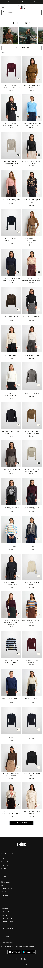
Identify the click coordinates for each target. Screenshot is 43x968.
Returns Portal (6, 859)
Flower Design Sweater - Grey (11, 508)
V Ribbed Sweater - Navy (31, 736)
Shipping (4, 865)
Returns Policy (6, 888)
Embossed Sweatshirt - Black (32, 774)
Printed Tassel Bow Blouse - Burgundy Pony (31, 279)
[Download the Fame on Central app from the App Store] (14, 951)
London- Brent (6, 918)
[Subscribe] (40, 942)
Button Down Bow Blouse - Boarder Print (11, 812)
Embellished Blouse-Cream (32, 699)
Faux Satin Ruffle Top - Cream (32, 812)
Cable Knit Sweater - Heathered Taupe (11, 162)
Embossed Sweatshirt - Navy (11, 699)
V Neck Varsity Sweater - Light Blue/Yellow (31, 124)
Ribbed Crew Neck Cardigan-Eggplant (31, 508)
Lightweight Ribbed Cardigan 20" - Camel (32, 432)
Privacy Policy (6, 862)
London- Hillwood (8, 922)
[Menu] (2, 7)
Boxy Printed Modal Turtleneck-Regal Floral (32, 200)
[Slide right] (39, 2)
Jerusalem (4, 925)
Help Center (5, 892)
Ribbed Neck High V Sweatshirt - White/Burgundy (11, 393)
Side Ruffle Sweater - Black (31, 317)
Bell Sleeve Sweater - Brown (11, 470)
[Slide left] (3, 2)
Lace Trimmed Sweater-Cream (32, 583)
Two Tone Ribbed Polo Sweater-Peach (11, 200)
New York (4, 908)
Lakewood (5, 912)
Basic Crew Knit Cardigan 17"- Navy (11, 239)
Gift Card (4, 885)
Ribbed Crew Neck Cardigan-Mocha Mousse (32, 240)
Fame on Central (18, 964)
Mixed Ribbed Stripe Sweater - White (11, 546)
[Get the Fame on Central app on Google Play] (29, 951)
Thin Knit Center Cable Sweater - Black (11, 432)
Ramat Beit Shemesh (8, 928)
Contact (4, 868)
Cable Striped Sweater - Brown (31, 621)
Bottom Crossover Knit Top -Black (31, 162)
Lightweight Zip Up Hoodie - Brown (11, 317)
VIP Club (4, 895)
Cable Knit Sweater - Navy (11, 737)
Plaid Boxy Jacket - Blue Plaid (31, 546)
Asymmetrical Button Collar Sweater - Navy (11, 279)
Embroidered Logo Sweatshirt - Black (11, 583)
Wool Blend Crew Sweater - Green (32, 470)
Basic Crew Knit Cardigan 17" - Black (11, 124)
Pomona (4, 915)
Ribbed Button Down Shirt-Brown (11, 774)
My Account (5, 882)
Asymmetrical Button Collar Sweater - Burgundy (11, 622)
